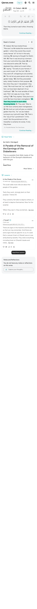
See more (31, 210)
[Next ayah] (33, 9)
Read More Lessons (18, 252)
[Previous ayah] (30, 9)
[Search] (29, 3)
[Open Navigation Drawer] (33, 3)
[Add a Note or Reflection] (28, 16)
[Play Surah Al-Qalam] (5, 16)
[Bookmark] (9, 16)
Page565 (16, 11)
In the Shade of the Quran (12, 179)
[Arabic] (28, 42)
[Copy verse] (20, 16)
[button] (31, 21)
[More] (32, 16)
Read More (7, 165)
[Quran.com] (7, 3)
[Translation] (31, 42)
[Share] (24, 16)
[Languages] (26, 3)
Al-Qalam (17, 8)
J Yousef (6, 220)
